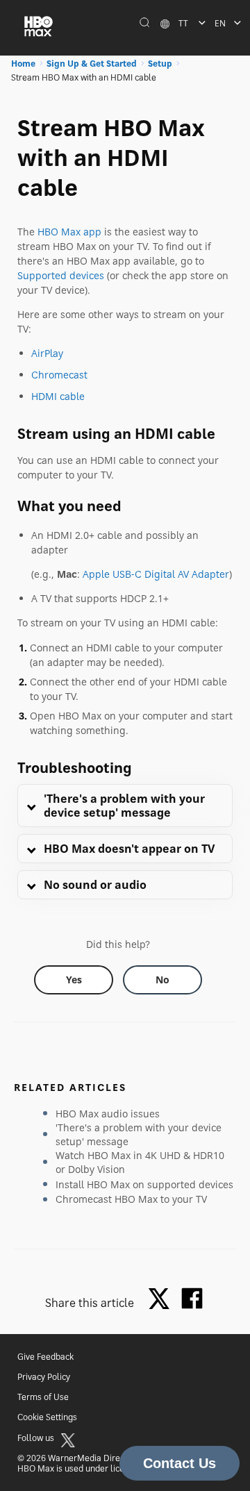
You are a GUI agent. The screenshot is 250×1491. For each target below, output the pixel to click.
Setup (160, 63)
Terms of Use (43, 1397)
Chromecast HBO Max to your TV (131, 1199)
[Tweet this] (162, 1299)
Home (23, 63)
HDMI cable (58, 396)
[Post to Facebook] (192, 1298)
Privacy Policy (43, 1377)
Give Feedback (45, 1357)
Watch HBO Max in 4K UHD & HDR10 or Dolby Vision (140, 1162)
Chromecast (59, 374)
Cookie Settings (47, 1417)
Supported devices (60, 275)
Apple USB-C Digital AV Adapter (156, 574)
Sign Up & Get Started (92, 63)
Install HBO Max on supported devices (144, 1184)
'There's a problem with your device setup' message (139, 1134)
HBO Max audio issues (108, 1113)
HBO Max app (69, 231)
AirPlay (47, 353)
